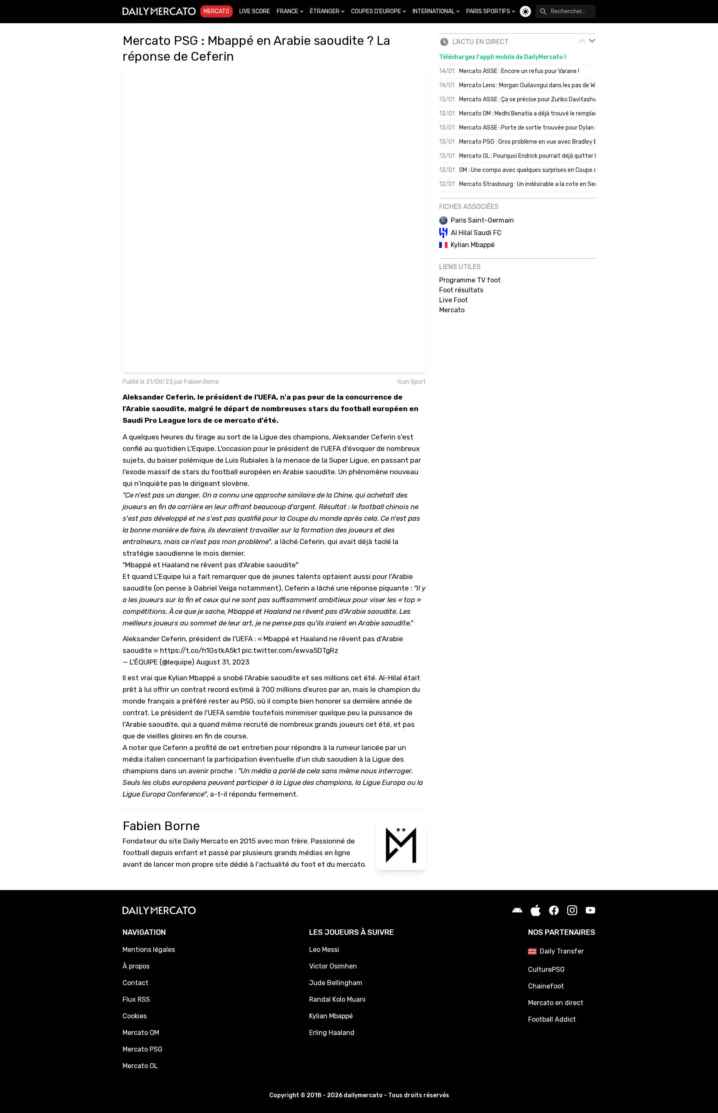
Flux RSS (136, 999)
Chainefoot (546, 986)
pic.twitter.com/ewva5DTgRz (290, 650)
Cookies (135, 1016)
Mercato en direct (555, 1003)
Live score (254, 11)
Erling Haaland (331, 1033)
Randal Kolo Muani (337, 999)
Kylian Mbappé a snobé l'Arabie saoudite (234, 678)
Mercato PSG (142, 1049)
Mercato (216, 11)
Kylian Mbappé (331, 1016)
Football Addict (552, 1019)
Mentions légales (149, 950)
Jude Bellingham (335, 983)
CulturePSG (546, 969)
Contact (135, 983)
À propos (136, 966)
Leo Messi (324, 950)
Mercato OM (141, 1033)
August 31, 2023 (222, 662)
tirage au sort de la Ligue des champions (262, 437)
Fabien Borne (201, 381)
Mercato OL (140, 1066)
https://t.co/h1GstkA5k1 (200, 650)
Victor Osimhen (333, 966)
